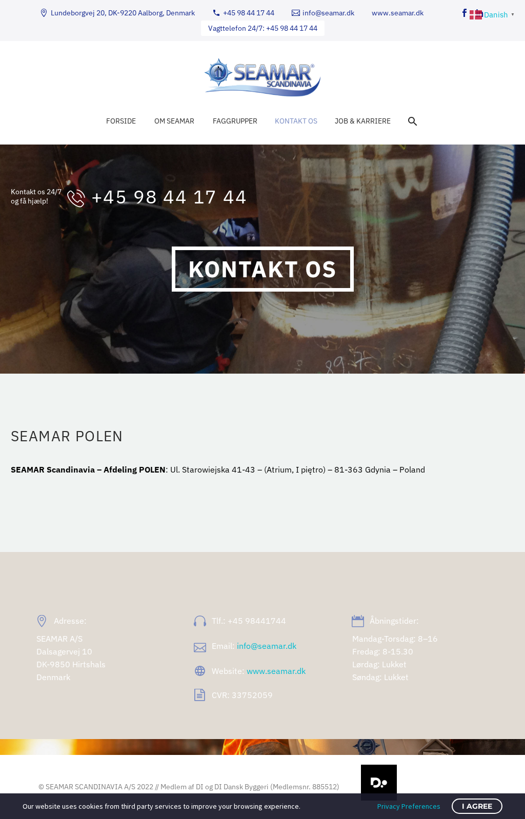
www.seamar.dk (397, 12)
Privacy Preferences (408, 806)
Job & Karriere (363, 121)
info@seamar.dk (328, 12)
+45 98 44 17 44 (248, 12)
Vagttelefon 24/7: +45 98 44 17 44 (262, 28)
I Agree (477, 806)
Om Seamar (174, 121)
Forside (121, 121)
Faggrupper (235, 121)
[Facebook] (464, 13)
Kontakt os (296, 121)
